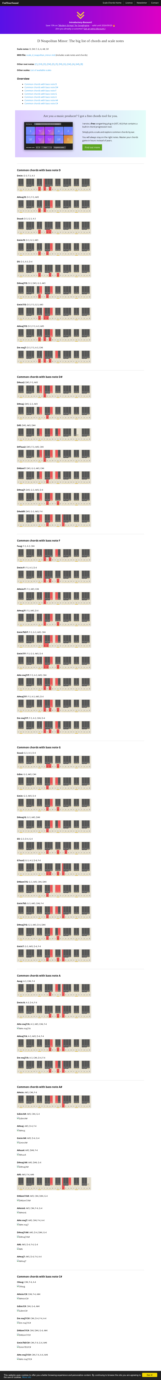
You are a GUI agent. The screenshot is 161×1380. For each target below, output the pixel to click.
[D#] (49, 64)
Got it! (150, 1374)
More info (26, 1377)
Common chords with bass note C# (41, 103)
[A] (73, 64)
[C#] (40, 64)
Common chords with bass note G (41, 94)
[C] (36, 64)
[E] (53, 64)
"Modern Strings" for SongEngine (73, 25)
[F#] (60, 64)
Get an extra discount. (94, 28)
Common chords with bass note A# (41, 100)
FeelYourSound (10, 3)
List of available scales (41, 70)
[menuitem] (10, 3)
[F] (56, 64)
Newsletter (142, 2)
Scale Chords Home (112, 2)
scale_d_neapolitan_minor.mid (40, 55)
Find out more (92, 147)
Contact (155, 2)
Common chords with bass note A (41, 97)
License (129, 2)
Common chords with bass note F (40, 90)
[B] (81, 64)
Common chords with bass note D (41, 84)
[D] (44, 64)
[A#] (77, 64)
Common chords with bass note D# (41, 87)
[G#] (69, 64)
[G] (64, 64)
